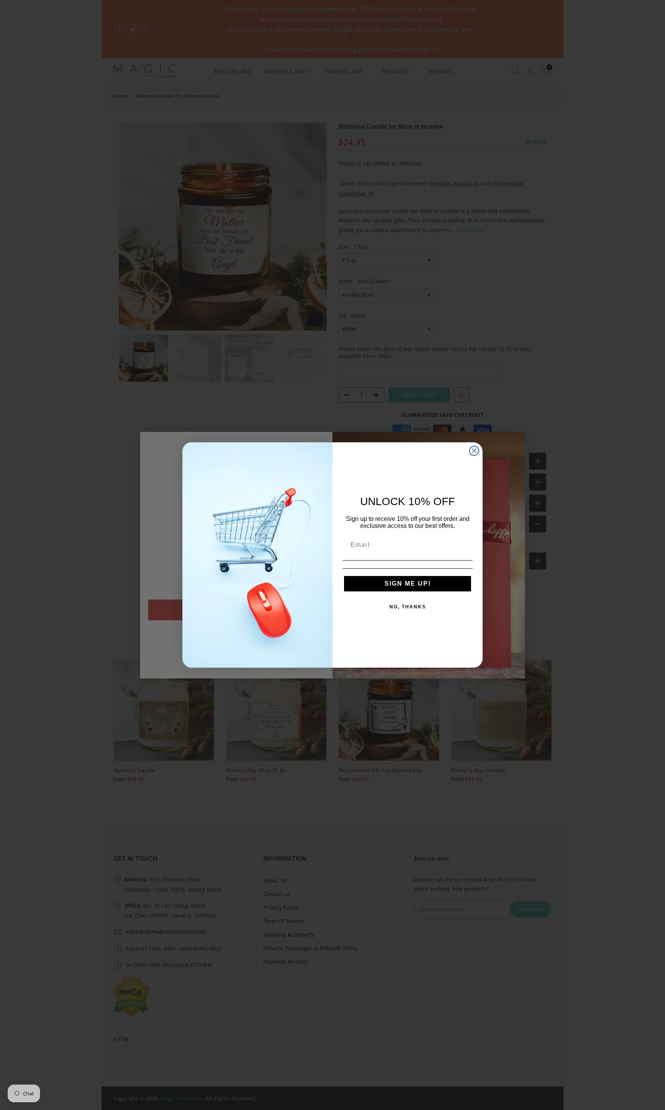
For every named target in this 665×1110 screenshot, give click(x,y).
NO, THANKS (407, 607)
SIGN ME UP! (407, 583)
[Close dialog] (474, 450)
